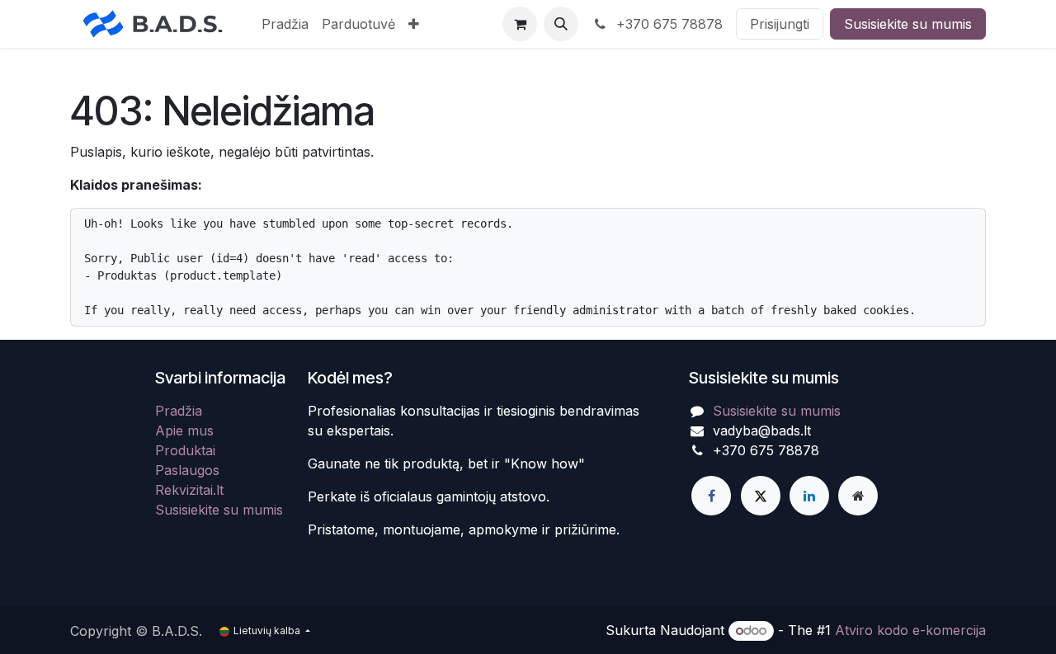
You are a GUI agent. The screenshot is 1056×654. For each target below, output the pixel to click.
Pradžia (178, 410)
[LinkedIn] (809, 495)
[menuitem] (285, 23)
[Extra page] (858, 495)
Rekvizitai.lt (189, 490)
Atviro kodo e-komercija (910, 630)
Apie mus (184, 430)
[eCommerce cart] (519, 24)
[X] (760, 495)
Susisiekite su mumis (908, 24)
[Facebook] (711, 495)
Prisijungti (779, 24)
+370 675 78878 (667, 24)
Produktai (185, 450)
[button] (561, 24)
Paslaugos (187, 470)
